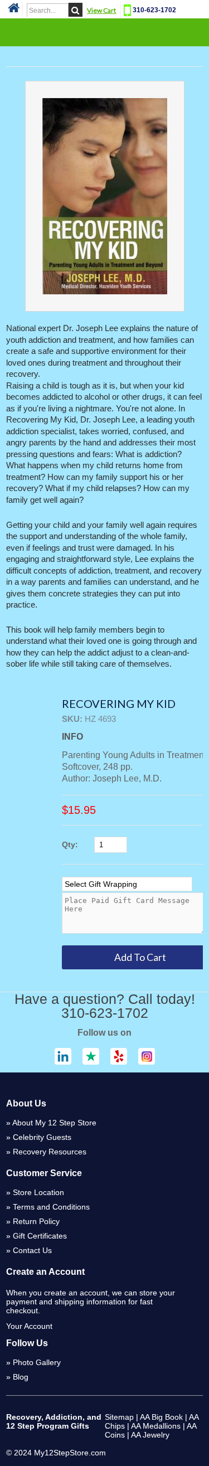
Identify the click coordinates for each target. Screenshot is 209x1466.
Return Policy (36, 1221)
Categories (105, 32)
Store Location (38, 1192)
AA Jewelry (150, 1434)
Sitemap (119, 1416)
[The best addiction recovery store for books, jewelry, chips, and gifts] (14, 11)
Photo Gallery (37, 1362)
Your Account (29, 1326)
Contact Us (32, 1250)
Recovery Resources (49, 1151)
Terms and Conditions (51, 1206)
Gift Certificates (40, 1235)
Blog (20, 1376)
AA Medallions (156, 1425)
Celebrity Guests (42, 1137)
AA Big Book (161, 1416)
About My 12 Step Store (54, 1122)
